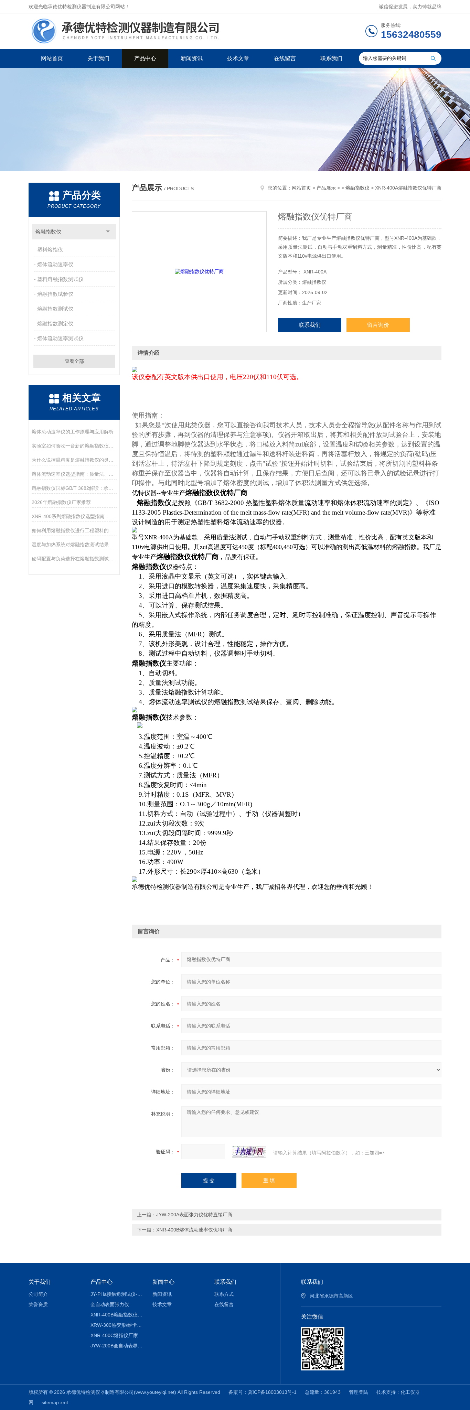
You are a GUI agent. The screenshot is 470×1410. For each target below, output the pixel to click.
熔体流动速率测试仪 (60, 338)
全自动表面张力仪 (109, 1304)
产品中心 (145, 58)
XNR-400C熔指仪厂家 (114, 1335)
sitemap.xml (55, 1402)
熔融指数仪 (48, 232)
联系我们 (331, 58)
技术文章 (238, 58)
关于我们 (98, 58)
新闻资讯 (192, 58)
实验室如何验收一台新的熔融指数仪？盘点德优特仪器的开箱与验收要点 (74, 446)
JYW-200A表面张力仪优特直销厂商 (194, 1214)
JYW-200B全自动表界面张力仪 (116, 1345)
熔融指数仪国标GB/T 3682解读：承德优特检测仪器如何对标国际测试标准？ (74, 488)
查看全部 (74, 361)
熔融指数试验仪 (55, 294)
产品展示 (326, 188)
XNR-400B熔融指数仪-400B (116, 1314)
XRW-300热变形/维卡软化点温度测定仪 (116, 1325)
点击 (107, 231)
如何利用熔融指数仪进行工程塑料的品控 (74, 530)
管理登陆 (358, 1392)
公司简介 (38, 1294)
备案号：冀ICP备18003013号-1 (262, 1392)
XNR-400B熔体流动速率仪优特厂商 (194, 1230)
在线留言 (285, 58)
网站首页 (52, 58)
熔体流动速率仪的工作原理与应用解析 (73, 431)
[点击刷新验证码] (249, 1152)
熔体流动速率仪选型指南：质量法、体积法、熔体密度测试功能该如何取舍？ (74, 474)
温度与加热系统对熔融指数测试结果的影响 (74, 544)
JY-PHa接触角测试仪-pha (116, 1294)
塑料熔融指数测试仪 (60, 279)
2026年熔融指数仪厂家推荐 (61, 502)
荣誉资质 (38, 1304)
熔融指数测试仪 (55, 309)
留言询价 (378, 325)
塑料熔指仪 (50, 249)
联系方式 (224, 1294)
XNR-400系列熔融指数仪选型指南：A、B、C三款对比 (74, 516)
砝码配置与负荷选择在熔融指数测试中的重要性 (74, 558)
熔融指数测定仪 (55, 323)
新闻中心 (163, 1282)
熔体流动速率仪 (55, 264)
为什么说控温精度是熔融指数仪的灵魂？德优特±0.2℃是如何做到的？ (74, 460)
